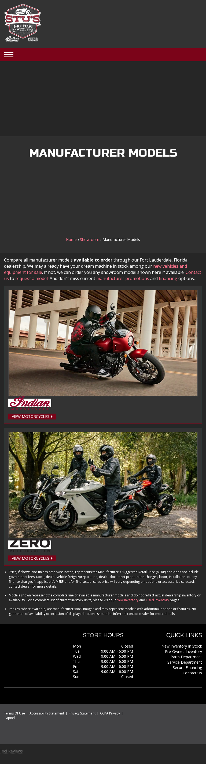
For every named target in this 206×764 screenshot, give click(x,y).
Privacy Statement (82, 713)
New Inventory (127, 600)
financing (168, 278)
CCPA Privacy (110, 713)
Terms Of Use (14, 713)
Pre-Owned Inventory (183, 651)
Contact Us (192, 672)
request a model (31, 278)
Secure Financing (187, 667)
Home (71, 239)
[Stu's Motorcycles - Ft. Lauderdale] (22, 24)
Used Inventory (157, 600)
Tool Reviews (11, 751)
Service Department (184, 662)
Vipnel (10, 718)
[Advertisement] (103, 98)
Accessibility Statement (47, 713)
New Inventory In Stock (181, 646)
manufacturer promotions (122, 278)
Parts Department (186, 656)
